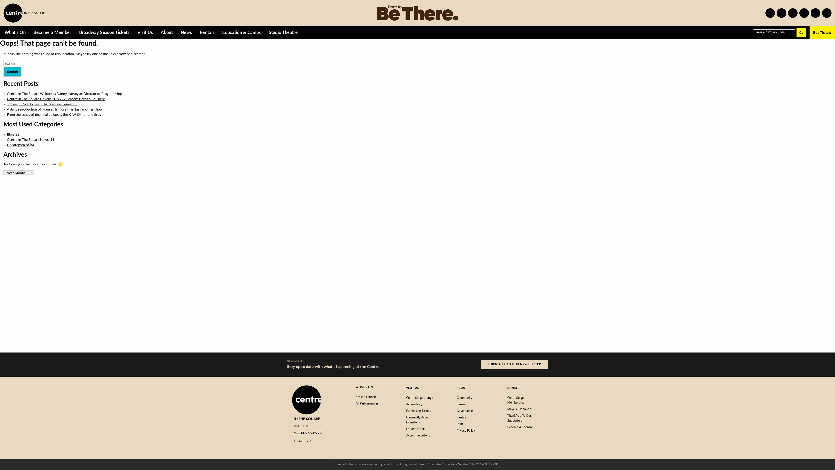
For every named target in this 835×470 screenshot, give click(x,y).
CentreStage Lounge (419, 398)
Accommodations (418, 435)
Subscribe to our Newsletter (514, 364)
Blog (10, 134)
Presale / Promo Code (770, 32)
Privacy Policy (466, 430)
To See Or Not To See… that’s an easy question (42, 104)
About (167, 32)
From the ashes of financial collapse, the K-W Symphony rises (54, 114)
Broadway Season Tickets (104, 32)
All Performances (367, 403)
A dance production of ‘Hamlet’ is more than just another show (55, 109)
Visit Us (145, 32)
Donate (513, 388)
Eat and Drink (415, 429)
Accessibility (414, 404)
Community (464, 398)
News (186, 32)
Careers (462, 404)
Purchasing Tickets (418, 411)
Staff (460, 424)
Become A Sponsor (520, 427)
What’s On (15, 32)
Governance (465, 411)
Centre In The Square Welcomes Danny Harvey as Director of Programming (64, 94)
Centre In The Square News (28, 139)
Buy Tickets (822, 32)
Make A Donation (519, 409)
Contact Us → (302, 441)
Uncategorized (18, 145)
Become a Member (52, 32)
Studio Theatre (283, 32)
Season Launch (366, 397)
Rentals (207, 32)
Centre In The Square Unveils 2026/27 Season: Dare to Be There (56, 99)
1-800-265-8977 (308, 433)
